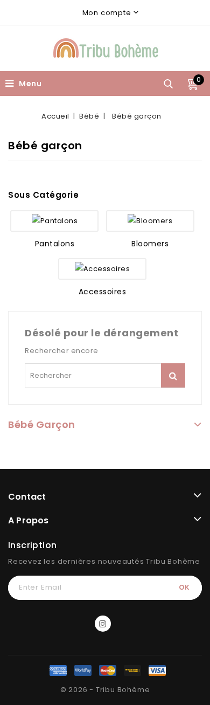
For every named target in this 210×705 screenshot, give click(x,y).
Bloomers (150, 243)
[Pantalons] (54, 221)
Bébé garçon (41, 424)
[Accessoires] (102, 269)
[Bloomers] (150, 221)
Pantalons (55, 243)
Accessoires (103, 291)
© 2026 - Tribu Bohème (105, 690)
